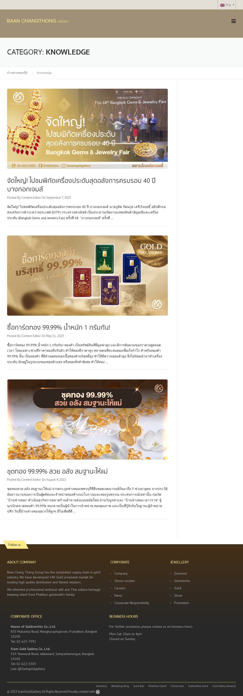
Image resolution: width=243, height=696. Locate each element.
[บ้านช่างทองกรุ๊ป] (51, 20)
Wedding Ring (120, 686)
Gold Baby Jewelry (224, 686)
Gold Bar (138, 686)
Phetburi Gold (157, 686)
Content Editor (31, 198)
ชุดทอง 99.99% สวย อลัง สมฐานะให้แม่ (57, 471)
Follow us (14, 545)
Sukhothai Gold (198, 686)
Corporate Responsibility (131, 603)
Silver (178, 595)
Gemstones (182, 581)
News (118, 595)
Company (121, 573)
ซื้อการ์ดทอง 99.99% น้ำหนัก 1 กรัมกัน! (58, 327)
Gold (177, 588)
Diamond (180, 573)
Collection (177, 686)
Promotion (181, 603)
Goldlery (101, 686)
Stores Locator (124, 581)
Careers (120, 588)
